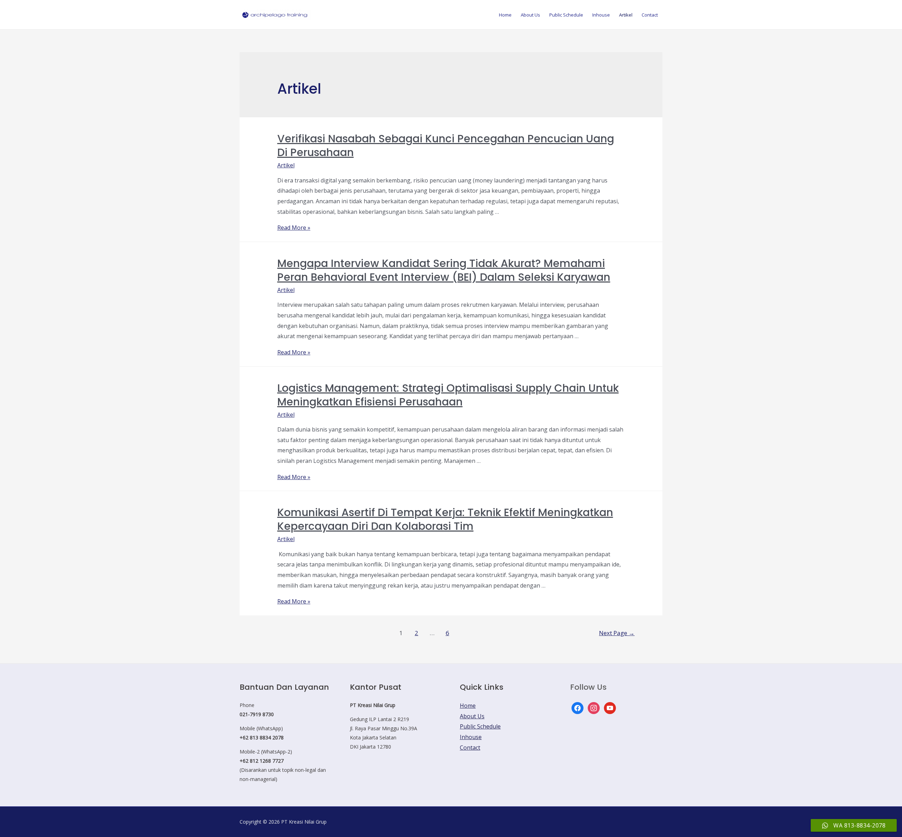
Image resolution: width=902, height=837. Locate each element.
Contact (650, 15)
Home (505, 15)
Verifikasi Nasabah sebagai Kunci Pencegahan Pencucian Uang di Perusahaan (445, 145)
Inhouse (601, 15)
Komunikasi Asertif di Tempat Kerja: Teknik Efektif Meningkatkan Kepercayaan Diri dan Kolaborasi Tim (445, 519)
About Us (530, 15)
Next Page (617, 633)
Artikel (625, 15)
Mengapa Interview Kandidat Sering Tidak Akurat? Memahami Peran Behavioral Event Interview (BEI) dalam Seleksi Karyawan (443, 270)
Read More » (293, 227)
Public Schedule (566, 15)
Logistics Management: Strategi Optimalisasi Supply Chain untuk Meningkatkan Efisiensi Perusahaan (448, 394)
